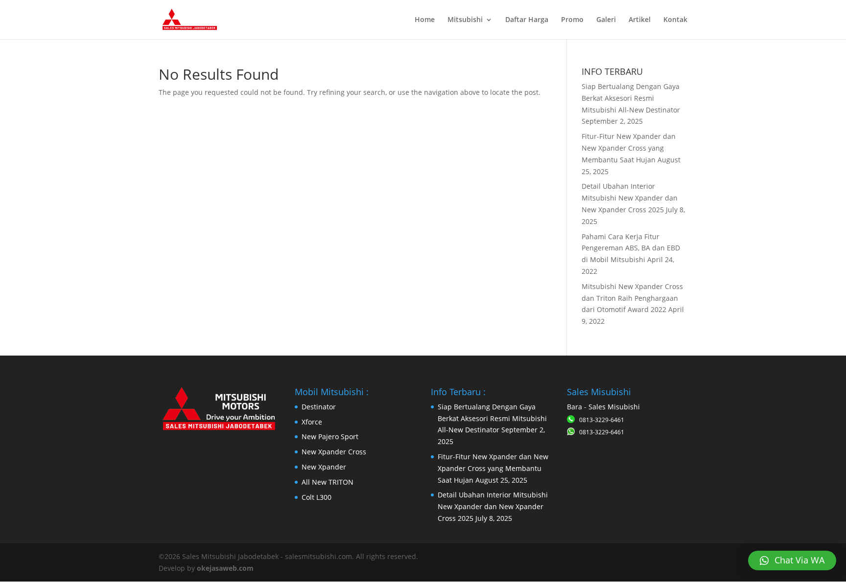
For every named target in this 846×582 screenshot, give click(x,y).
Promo (572, 20)
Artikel (640, 20)
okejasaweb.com (225, 568)
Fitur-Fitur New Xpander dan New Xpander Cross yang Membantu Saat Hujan (629, 148)
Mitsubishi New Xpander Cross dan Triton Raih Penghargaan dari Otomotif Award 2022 (632, 298)
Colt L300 (316, 497)
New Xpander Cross (334, 451)
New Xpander (324, 466)
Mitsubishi (465, 20)
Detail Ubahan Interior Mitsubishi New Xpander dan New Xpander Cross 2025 (630, 197)
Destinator (319, 406)
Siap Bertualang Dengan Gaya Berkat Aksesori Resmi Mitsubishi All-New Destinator (631, 98)
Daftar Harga (526, 20)
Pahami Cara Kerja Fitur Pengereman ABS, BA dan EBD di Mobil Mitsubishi (631, 248)
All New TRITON (327, 482)
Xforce (312, 421)
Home (425, 20)
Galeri (606, 20)
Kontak (675, 20)
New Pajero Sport (330, 436)
